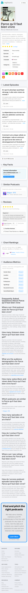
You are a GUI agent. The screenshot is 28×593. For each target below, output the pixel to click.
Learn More (14, 537)
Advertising (4, 570)
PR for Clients (5, 569)
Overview (17, 551)
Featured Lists (5, 586)
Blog (3, 582)
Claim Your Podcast (6, 556)
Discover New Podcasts (20, 572)
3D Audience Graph (19, 567)
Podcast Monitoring (6, 576)
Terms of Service (19, 584)
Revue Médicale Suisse (9, 30)
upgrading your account (17, 375)
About (3, 555)
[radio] (3, 46)
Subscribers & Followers (20, 570)
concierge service (6, 448)
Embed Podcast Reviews (18, 575)
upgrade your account (7, 353)
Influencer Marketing (7, 574)
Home (3, 551)
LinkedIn (17, 586)
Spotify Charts (5, 590)
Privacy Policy (18, 582)
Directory (4, 584)
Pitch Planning (18, 556)
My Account (4, 558)
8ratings (15, 46)
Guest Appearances (6, 567)
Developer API (5, 560)
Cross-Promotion (6, 572)
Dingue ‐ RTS (11, 192)
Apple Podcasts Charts (7, 588)
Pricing (3, 553)
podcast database (18, 429)
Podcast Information (19, 555)
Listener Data (18, 553)
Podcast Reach (18, 569)
